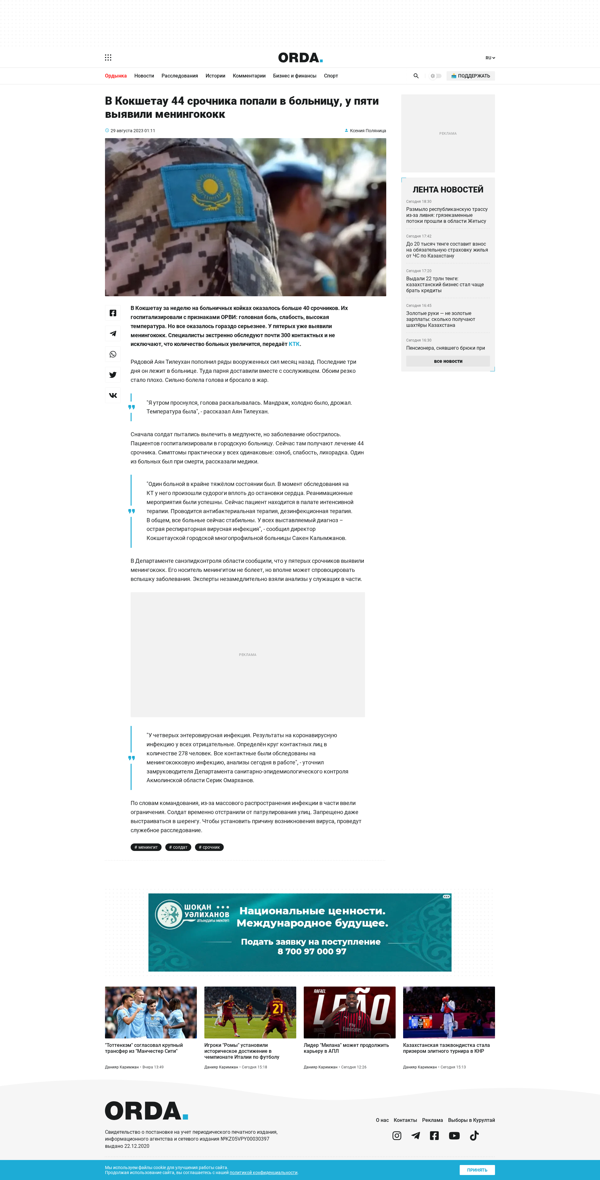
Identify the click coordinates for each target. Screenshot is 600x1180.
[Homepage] (300, 57)
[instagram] (397, 1138)
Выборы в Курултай (471, 1120)
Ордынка (116, 76)
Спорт (331, 76)
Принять (477, 1170)
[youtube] (454, 1138)
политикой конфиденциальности (264, 1172)
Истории (215, 76)
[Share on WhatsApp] (113, 354)
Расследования (180, 76)
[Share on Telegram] (113, 333)
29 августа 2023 (127, 130)
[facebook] (434, 1138)
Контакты (405, 1120)
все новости (448, 361)
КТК (294, 344)
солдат (180, 847)
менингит (148, 847)
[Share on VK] (113, 395)
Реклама (432, 1120)
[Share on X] (113, 374)
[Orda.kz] (146, 1126)
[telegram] (415, 1138)
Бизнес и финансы (295, 76)
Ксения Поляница (368, 130)
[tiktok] (474, 1138)
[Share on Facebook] (113, 313)
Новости (144, 76)
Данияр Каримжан (122, 1067)
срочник (211, 847)
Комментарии (249, 76)
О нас (382, 1120)
